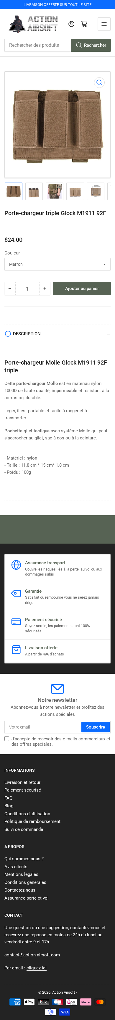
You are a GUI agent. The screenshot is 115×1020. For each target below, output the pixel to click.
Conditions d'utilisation (27, 813)
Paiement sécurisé (22, 790)
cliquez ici (37, 968)
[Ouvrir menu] (104, 23)
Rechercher (95, 45)
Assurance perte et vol (26, 898)
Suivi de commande (23, 829)
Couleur (12, 253)
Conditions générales (25, 882)
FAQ (8, 798)
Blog (8, 805)
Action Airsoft (63, 992)
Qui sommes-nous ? (24, 858)
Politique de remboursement (32, 821)
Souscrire (95, 727)
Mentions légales (21, 874)
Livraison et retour (22, 782)
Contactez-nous (19, 890)
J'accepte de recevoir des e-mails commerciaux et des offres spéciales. (61, 741)
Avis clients (15, 866)
